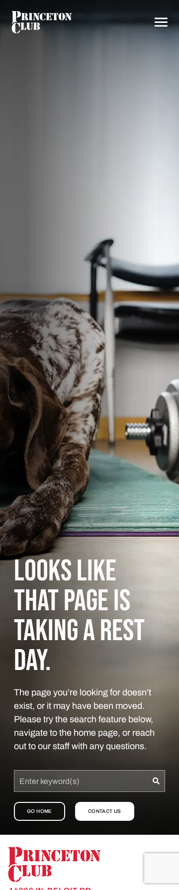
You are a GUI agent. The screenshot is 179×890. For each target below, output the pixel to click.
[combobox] (81, 781)
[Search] (156, 781)
